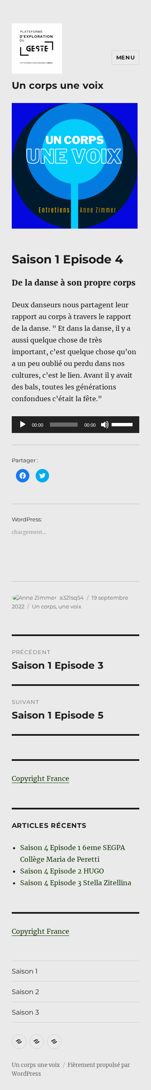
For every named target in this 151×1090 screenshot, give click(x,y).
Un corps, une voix (56, 606)
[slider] (123, 423)
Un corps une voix (58, 85)
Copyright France (40, 778)
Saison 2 (25, 992)
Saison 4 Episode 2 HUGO (62, 871)
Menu (125, 57)
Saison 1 (25, 971)
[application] (76, 424)
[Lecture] (22, 424)
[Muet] (105, 424)
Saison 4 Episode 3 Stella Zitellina (75, 883)
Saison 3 (25, 1012)
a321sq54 (72, 597)
